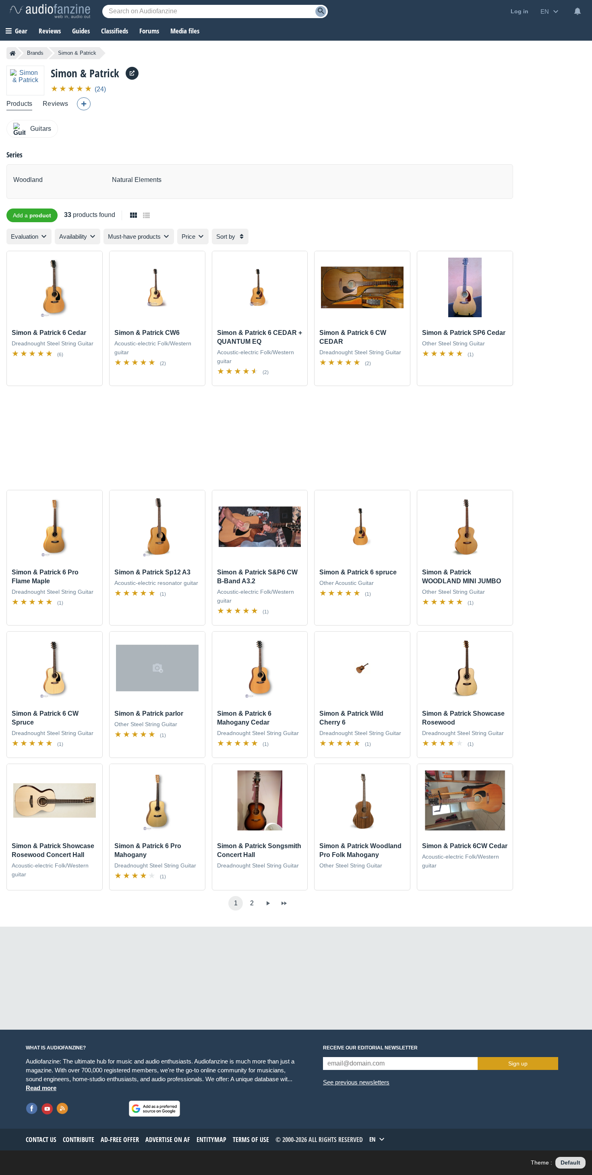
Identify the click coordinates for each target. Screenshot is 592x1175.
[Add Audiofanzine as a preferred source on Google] (154, 1109)
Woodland (28, 179)
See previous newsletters (356, 1082)
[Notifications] (577, 11)
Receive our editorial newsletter (370, 1048)
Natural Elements (136, 179)
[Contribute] (84, 103)
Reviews (50, 30)
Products (19, 103)
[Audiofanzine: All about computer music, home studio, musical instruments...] (50, 11)
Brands (35, 53)
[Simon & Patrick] (25, 80)
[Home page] (13, 53)
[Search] (320, 11)
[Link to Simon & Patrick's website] (132, 73)
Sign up (518, 1063)
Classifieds (114, 30)
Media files (184, 30)
